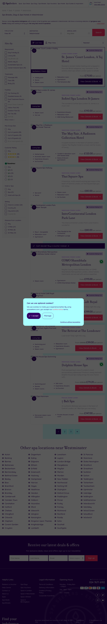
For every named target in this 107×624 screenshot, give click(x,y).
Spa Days (24, 584)
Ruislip (60, 517)
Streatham (88, 468)
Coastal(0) (12, 214)
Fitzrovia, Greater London (70, 398)
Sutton (86, 475)
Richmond (61, 510)
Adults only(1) (13, 62)
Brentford (9, 486)
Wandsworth (89, 503)
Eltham (34, 465)
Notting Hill (62, 486)
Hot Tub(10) (12, 114)
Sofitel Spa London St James (80, 99)
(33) (11, 173)
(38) (11, 80)
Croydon (8, 528)
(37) (11, 192)
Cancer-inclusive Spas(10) (17, 68)
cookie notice (58, 309)
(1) (11, 170)
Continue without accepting (70, 322)
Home (4, 10)
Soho (59, 521)
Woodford (87, 514)
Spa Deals (6, 600)
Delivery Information (46, 587)
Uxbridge (87, 493)
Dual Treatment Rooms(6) (16, 100)
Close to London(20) (15, 205)
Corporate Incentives (46, 596)
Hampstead (36, 479)
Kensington (36, 517)
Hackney (35, 475)
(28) (14, 132)
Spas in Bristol (26, 597)
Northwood (62, 482)
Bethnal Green (11, 475)
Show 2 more (9, 120)
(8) (11, 230)
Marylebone (62, 465)
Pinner (60, 500)
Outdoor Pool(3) (14, 111)
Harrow (34, 482)
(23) (11, 83)
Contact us (6, 591)
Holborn (34, 500)
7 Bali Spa (68, 401)
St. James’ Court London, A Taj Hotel (82, 59)
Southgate (61, 528)
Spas (10, 10)
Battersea (9, 465)
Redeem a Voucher (9, 584)
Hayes (34, 486)
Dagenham (36, 454)
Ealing (33, 458)
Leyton (60, 458)
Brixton (8, 489)
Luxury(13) (11, 56)
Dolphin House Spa (75, 365)
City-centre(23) (13, 211)
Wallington (88, 496)
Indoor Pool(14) (13, 108)
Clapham (9, 521)
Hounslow (35, 503)
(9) (14, 195)
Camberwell (10, 496)
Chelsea (8, 510)
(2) (11, 179)
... (100, 23)
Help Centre (6, 587)
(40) (12, 77)
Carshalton (10, 503)
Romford (61, 514)
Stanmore (87, 458)
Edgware (35, 461)
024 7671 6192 (97, 582)
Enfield (34, 468)
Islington (35, 514)
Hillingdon (35, 496)
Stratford (87, 465)
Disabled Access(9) (14, 96)
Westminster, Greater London (71, 95)
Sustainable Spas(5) (15, 65)
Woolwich (87, 517)
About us (5, 594)
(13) (14, 135)
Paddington (62, 496)
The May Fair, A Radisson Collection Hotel (78, 136)
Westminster (27, 10)
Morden (60, 475)
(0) (15, 141)
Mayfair (60, 468)
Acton (7, 454)
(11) (12, 233)
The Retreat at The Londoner (81, 331)
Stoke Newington (91, 461)
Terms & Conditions (46, 584)
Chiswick (8, 517)
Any (9, 129)
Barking (8, 458)
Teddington (88, 479)
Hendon (34, 493)
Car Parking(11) (13, 93)
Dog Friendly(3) (13, 53)
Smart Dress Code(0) (15, 104)
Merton (60, 472)
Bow (7, 482)
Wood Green (89, 510)
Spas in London (26, 591)
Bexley (8, 479)
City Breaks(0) (13, 59)
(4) (14, 138)
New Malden (62, 479)
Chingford (9, 514)
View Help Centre (99, 4)
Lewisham (61, 454)
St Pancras (88, 454)
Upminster (88, 489)
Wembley (87, 507)
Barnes (8, 461)
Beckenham (10, 468)
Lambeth (35, 528)
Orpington (61, 489)
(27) (12, 227)
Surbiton (87, 472)
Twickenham (88, 486)
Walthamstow (89, 500)
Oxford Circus (63, 493)
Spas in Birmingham (25, 601)
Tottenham (88, 482)
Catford (8, 507)
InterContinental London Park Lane (79, 216)
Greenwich (35, 472)
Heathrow (35, 489)
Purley (60, 503)
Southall (60, 524)
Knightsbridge (37, 524)
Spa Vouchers (26, 587)
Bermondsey (10, 472)
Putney (60, 507)
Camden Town (11, 500)
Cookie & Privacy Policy (45, 592)
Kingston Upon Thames (41, 521)
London (17, 10)
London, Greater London (69, 53)
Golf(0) (10, 117)
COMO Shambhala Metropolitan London (76, 262)
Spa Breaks (6, 603)
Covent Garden (11, 524)
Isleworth (35, 510)
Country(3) (12, 208)
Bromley (8, 493)
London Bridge (63, 461)
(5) (11, 176)
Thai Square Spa (72, 176)
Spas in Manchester (28, 594)
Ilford (33, 507)
